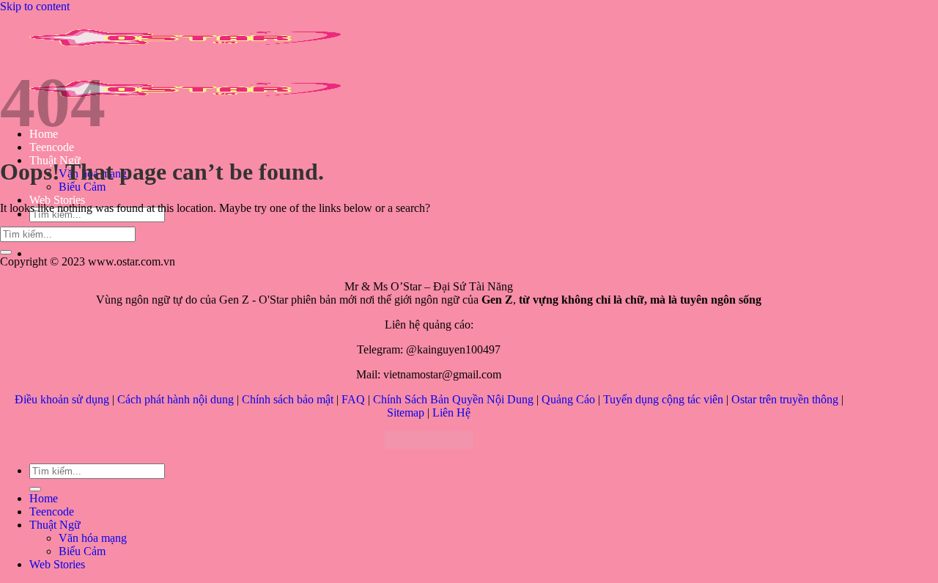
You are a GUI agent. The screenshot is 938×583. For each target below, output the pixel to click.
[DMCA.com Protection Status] (429, 445)
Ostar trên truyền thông (784, 399)
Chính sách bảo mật (287, 399)
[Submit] (6, 252)
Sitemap (405, 412)
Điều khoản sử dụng (62, 399)
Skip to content (35, 6)
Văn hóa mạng (93, 538)
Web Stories (57, 200)
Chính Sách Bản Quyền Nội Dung (453, 399)
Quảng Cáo (568, 399)
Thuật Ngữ (55, 524)
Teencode (51, 147)
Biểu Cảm (82, 186)
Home (43, 498)
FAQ (353, 399)
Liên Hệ (451, 412)
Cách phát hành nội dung (175, 399)
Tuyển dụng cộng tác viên (663, 399)
